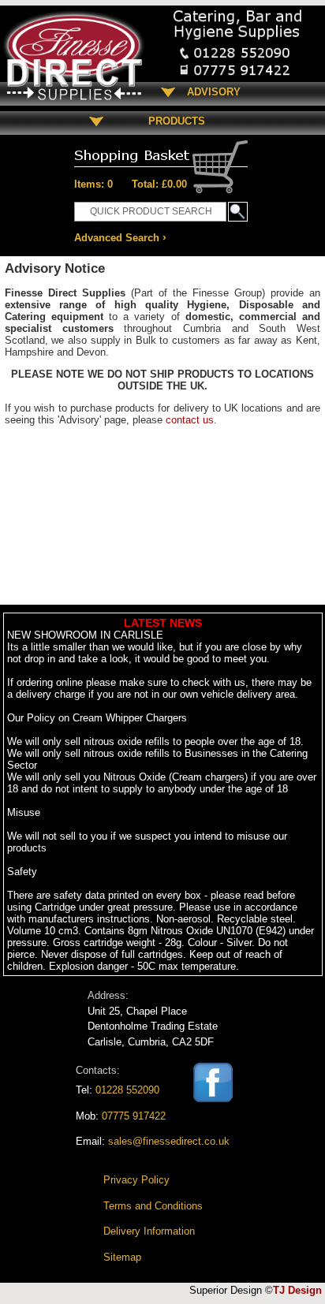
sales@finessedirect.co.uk (169, 1141)
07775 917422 (134, 1116)
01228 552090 (127, 1090)
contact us (190, 420)
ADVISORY (214, 92)
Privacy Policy (136, 1180)
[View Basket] (161, 152)
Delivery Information (149, 1231)
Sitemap (122, 1257)
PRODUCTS (170, 121)
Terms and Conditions (153, 1206)
